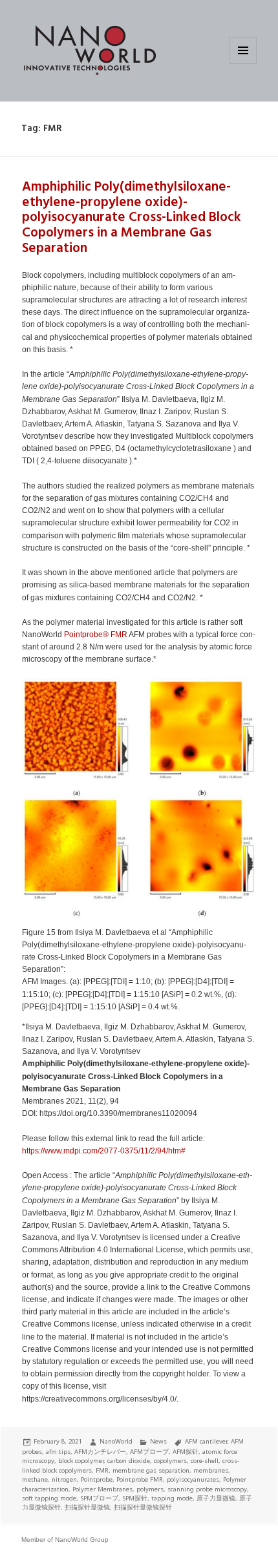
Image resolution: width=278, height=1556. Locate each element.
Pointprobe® (86, 634)
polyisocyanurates (193, 1479)
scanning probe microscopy (207, 1489)
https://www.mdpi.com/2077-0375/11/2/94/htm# (104, 1150)
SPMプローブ (99, 1498)
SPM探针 (134, 1498)
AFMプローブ (149, 1451)
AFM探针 (185, 1451)
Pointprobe (96, 1479)
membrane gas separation (150, 1470)
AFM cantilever (206, 1441)
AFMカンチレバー (100, 1451)
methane (35, 1479)
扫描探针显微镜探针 (143, 1507)
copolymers (170, 1460)
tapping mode (172, 1498)
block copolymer (80, 1460)
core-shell (205, 1460)
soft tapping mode (49, 1498)
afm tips (58, 1451)
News (158, 1441)
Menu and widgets (243, 63)
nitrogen (64, 1479)
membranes (210, 1470)
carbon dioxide (128, 1460)
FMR (119, 634)
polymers (150, 1489)
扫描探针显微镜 (87, 1507)
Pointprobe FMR (139, 1479)
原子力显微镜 (216, 1498)
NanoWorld (116, 1441)
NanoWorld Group (82, 1539)
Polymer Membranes (102, 1489)
